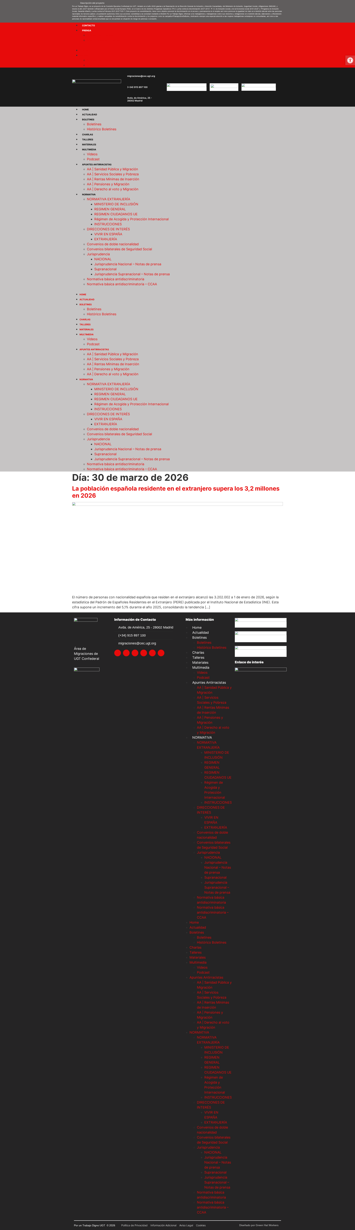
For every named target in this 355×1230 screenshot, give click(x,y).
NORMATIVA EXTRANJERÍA (108, 199)
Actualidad (89, 114)
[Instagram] (251, 45)
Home (85, 109)
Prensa (86, 30)
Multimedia (89, 149)
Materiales (89, 144)
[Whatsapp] (278, 45)
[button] (177, 2)
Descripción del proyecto (92, 3)
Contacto (88, 25)
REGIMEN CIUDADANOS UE (116, 214)
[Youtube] (271, 45)
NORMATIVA (89, 194)
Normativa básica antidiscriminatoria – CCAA (122, 284)
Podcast (93, 159)
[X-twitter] (244, 45)
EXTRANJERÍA (105, 239)
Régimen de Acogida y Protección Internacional (131, 219)
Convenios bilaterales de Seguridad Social (119, 249)
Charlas (87, 134)
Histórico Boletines (101, 129)
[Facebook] (258, 45)
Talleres (87, 139)
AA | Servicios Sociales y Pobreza (113, 174)
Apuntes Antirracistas (96, 164)
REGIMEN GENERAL (110, 209)
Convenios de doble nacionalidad (113, 244)
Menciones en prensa (103, 40)
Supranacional (105, 269)
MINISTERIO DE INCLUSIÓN (116, 204)
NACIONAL (102, 259)
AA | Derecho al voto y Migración (112, 189)
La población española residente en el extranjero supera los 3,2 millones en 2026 (176, 492)
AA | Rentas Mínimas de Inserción (113, 179)
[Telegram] (265, 45)
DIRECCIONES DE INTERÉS (108, 229)
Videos (92, 154)
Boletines (88, 119)
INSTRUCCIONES (108, 224)
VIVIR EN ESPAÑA (108, 234)
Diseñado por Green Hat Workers (258, 1225)
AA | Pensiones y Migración (108, 184)
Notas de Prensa (100, 35)
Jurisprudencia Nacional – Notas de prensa (127, 264)
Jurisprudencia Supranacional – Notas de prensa (132, 274)
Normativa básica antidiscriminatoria (115, 279)
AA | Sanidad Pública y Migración (112, 169)
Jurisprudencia (98, 254)
